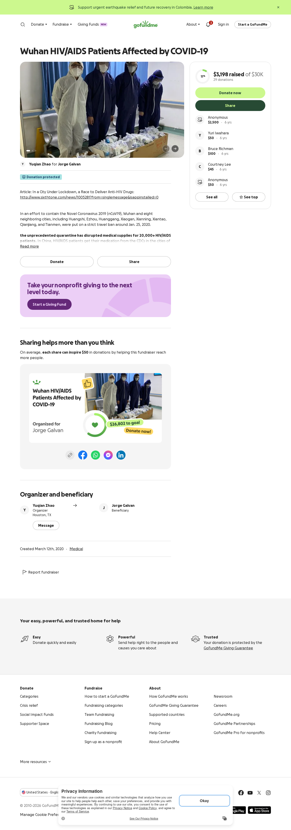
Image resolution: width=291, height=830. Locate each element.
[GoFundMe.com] (146, 24)
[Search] (22, 24)
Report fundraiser (43, 572)
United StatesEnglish (43, 792)
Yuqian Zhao (44, 505)
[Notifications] (208, 24)
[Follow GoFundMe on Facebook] (241, 792)
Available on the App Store (259, 810)
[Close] (278, 7)
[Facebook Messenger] (108, 455)
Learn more (203, 7)
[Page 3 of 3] (35, 150)
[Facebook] (82, 455)
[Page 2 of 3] (32, 150)
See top (251, 197)
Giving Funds (92, 24)
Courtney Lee (219, 164)
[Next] (175, 148)
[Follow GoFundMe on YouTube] (250, 792)
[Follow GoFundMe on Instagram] (268, 792)
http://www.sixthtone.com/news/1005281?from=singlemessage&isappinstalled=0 (89, 197)
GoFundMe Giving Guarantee (228, 648)
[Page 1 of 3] (28, 150)
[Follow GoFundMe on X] (259, 792)
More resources (33, 762)
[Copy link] (70, 455)
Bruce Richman (220, 149)
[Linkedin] (120, 455)
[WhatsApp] (95, 455)
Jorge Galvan (123, 505)
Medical (76, 549)
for (55, 164)
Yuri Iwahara (218, 133)
